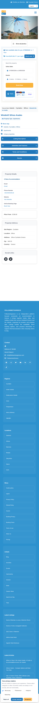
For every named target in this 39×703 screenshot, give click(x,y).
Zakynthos (9, 458)
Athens (8, 441)
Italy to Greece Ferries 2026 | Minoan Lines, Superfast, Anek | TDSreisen (18, 676)
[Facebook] (6, 362)
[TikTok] (6, 367)
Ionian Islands (10, 389)
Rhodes (8, 452)
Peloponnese (9, 406)
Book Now (19, 85)
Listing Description (19, 138)
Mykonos (8, 447)
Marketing (7, 694)
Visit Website (8, 199)
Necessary (8, 690)
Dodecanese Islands (11, 395)
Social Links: (9, 253)
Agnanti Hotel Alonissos (12, 643)
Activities (8, 562)
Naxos (8, 464)
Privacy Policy (10, 499)
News (7, 585)
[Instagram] (11, 362)
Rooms (19, 158)
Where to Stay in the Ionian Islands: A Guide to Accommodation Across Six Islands (19, 661)
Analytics (28, 690)
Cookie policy (10, 488)
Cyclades (19, 108)
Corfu (7, 470)
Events (8, 568)
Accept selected (16, 699)
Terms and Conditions (19, 152)
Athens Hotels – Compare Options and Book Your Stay (18, 669)
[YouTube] (20, 362)
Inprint (8, 493)
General (8, 580)
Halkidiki (8, 418)
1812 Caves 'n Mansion (12, 631)
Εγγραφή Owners (33, 2)
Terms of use (9, 528)
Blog (7, 557)
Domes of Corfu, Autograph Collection (16, 626)
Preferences (18, 690)
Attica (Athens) (10, 412)
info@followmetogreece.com (15, 355)
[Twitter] (16, 362)
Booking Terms (10, 522)
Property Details (11, 174)
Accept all (28, 699)
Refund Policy (10, 505)
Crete (7, 401)
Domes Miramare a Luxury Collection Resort (18, 620)
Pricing (8, 539)
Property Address (11, 223)
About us (8, 534)
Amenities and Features (19, 145)
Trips (7, 602)
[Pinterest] (30, 362)
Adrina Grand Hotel (11, 637)
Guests (8, 75)
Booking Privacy (10, 516)
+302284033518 (9, 193)
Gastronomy (9, 574)
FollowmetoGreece (12, 358)
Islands (12, 108)
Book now (29, 56)
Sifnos (26, 108)
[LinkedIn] (25, 362)
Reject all (6, 699)
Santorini (8, 435)
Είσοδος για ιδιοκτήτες (19, 2)
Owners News (10, 591)
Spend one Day (10, 597)
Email (5, 186)
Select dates (9, 66)
